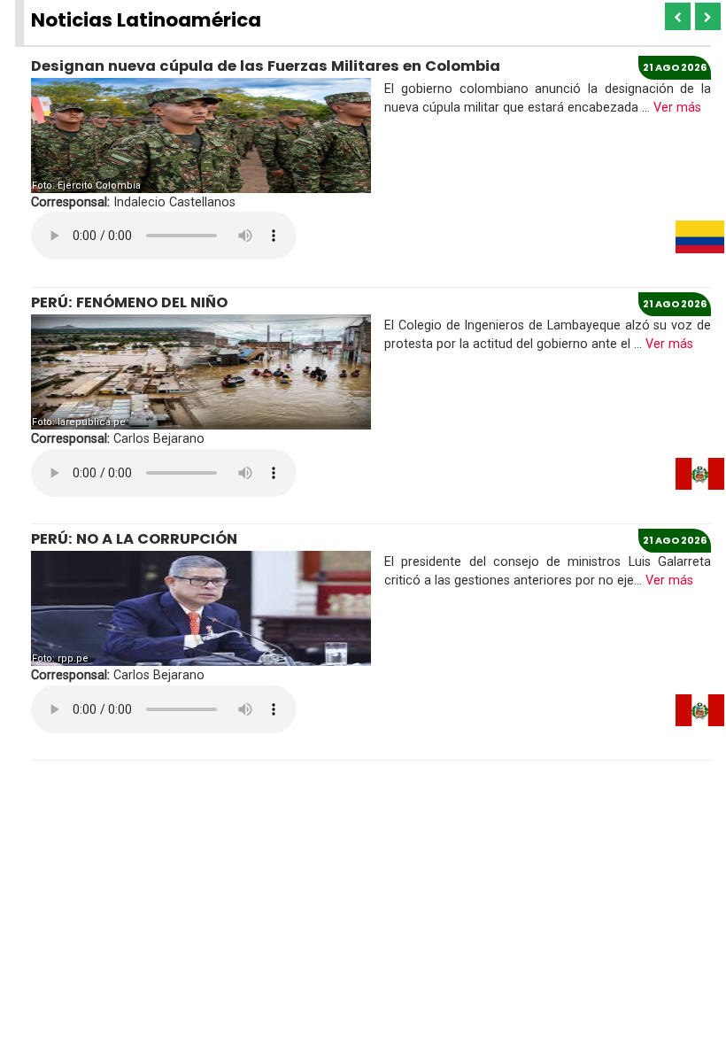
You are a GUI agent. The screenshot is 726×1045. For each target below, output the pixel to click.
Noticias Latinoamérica (146, 20)
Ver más (677, 107)
